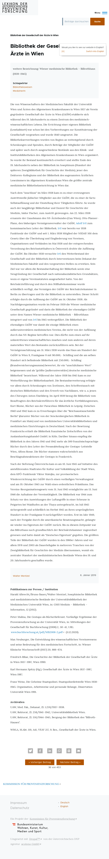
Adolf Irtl (81, 223)
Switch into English (95, 51)
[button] (30, 750)
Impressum (18, 803)
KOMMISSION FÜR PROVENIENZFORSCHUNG (31, 784)
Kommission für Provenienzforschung (52, 818)
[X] (63, 51)
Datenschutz (19, 808)
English (64, 806)
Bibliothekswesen (22, 87)
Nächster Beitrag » (70, 762)
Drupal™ (34, 839)
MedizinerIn (19, 91)
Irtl (59, 228)
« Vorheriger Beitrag (40, 762)
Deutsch (64, 802)
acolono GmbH (30, 844)
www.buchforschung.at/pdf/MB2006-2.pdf (37, 632)
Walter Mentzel (21, 576)
